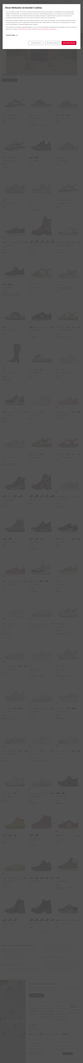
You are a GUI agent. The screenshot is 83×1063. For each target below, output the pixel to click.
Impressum (53, 29)
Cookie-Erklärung (23, 29)
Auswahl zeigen (11, 35)
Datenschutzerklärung (42, 29)
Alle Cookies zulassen (69, 42)
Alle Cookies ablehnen (52, 43)
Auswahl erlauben (36, 43)
